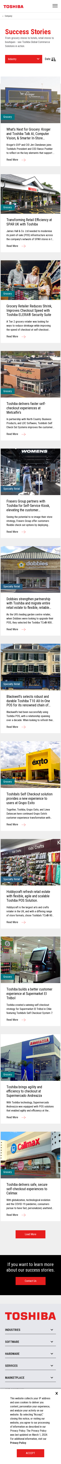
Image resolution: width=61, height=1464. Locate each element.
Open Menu (55, 6)
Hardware (12, 1353)
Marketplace (14, 1377)
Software (12, 1342)
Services (11, 1365)
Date (48, 59)
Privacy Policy (18, 1442)
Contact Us (30, 1281)
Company (8, 16)
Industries (12, 1330)
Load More (30, 1234)
